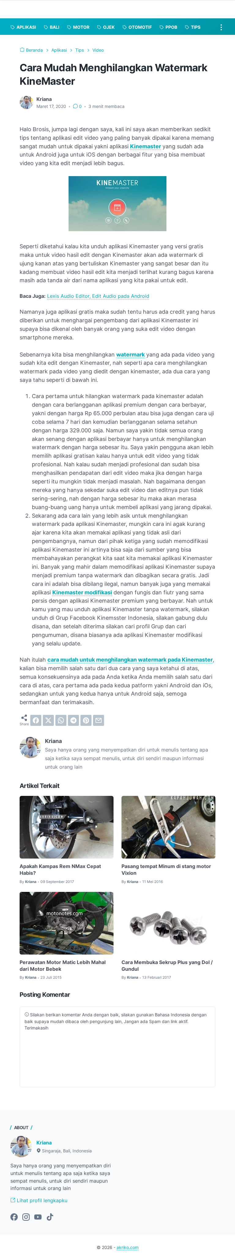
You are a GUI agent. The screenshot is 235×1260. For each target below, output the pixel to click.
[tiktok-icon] (50, 1217)
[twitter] (48, 720)
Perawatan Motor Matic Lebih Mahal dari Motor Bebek (63, 965)
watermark (130, 354)
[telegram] (73, 720)
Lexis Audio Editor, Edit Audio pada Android (98, 296)
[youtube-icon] (38, 1217)
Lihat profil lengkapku (41, 1200)
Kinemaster (145, 146)
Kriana (44, 1143)
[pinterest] (85, 720)
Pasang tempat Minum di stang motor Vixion (166, 869)
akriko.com (128, 1247)
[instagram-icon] (26, 1217)
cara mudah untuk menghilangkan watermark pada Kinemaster (130, 659)
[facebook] (35, 720)
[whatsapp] (60, 720)
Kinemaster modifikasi (82, 592)
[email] (98, 720)
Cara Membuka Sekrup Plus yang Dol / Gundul (167, 965)
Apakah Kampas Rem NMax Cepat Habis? (60, 869)
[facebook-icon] (14, 1217)
